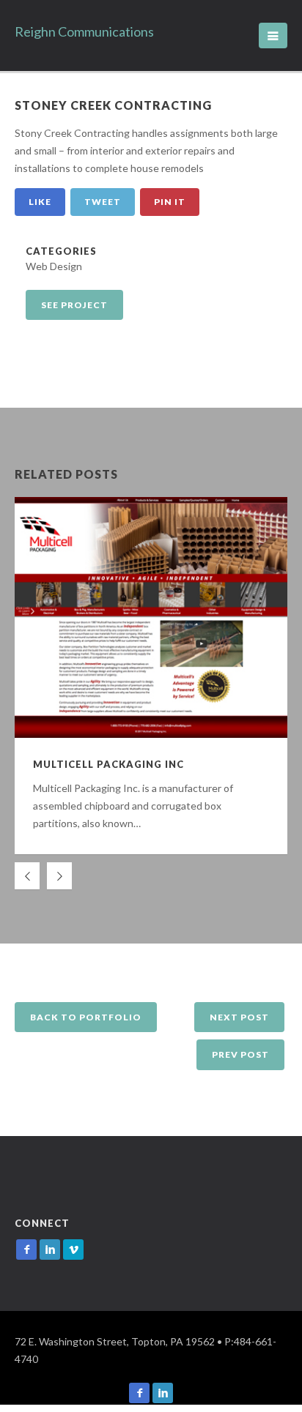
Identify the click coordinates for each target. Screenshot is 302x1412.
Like (40, 201)
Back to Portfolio (85, 1017)
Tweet (102, 201)
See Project (74, 304)
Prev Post (240, 1054)
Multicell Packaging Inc (108, 764)
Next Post (239, 1017)
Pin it (169, 201)
